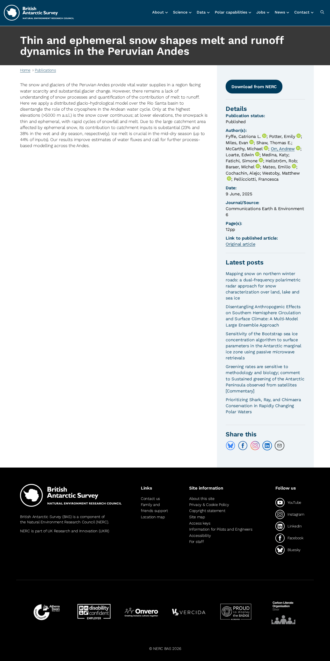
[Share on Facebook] (243, 445)
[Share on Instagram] (255, 445)
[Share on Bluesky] (230, 445)
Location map (153, 517)
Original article (240, 244)
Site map (197, 517)
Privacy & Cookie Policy (209, 504)
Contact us (150, 498)
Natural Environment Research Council (61, 522)
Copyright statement (207, 510)
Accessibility (200, 535)
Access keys (199, 523)
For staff (196, 541)
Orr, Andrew (283, 148)
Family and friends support (154, 507)
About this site (202, 498)
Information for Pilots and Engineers (220, 529)
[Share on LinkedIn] (267, 445)
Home (25, 70)
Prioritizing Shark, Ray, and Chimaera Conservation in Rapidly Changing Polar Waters (263, 405)
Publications (45, 70)
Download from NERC (254, 86)
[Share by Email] (279, 445)
